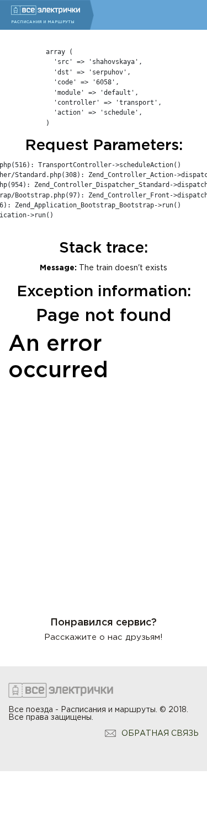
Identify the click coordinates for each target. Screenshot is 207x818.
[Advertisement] (103, 492)
